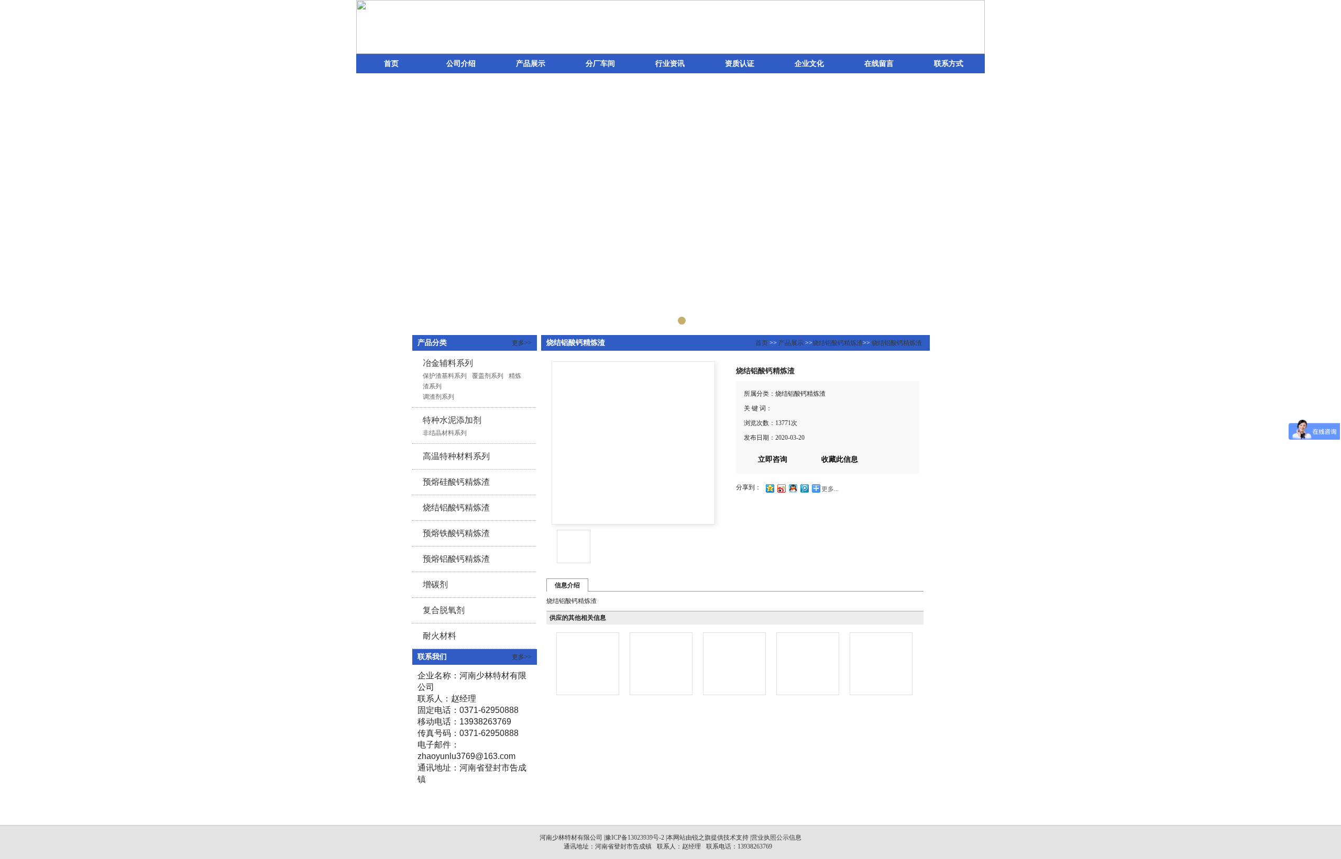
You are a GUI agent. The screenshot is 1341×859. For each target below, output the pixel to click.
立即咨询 (772, 459)
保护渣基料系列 (445, 376)
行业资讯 (670, 64)
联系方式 (948, 64)
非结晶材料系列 (445, 433)
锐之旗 (701, 837)
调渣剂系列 (438, 396)
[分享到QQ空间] (769, 488)
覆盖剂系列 (487, 376)
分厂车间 (600, 64)
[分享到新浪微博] (781, 488)
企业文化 (809, 64)
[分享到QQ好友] (792, 488)
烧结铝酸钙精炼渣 (837, 343)
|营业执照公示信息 (775, 837)
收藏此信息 (839, 459)
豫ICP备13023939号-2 (634, 837)
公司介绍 (461, 64)
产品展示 (530, 64)
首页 (391, 64)
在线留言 (879, 64)
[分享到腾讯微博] (804, 488)
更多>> (522, 343)
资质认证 (739, 64)
